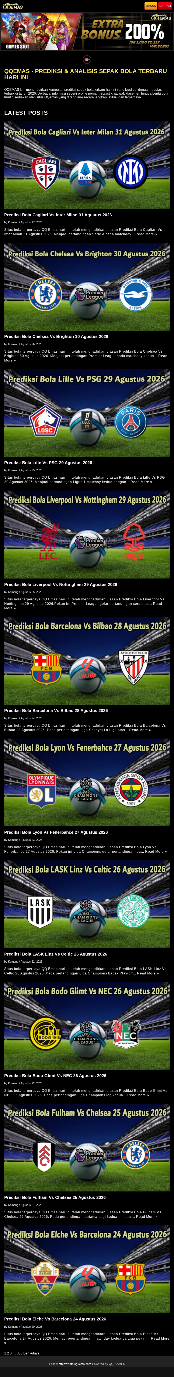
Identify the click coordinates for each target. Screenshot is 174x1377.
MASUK (151, 5)
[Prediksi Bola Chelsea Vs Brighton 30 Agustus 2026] (87, 286)
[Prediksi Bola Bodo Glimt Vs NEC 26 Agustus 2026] (87, 1026)
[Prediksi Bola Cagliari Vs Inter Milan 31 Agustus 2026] (87, 165)
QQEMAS (11, 89)
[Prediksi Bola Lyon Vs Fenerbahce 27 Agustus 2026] (87, 782)
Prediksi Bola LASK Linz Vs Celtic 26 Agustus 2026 (55, 954)
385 (19, 1353)
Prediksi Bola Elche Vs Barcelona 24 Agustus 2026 (55, 1319)
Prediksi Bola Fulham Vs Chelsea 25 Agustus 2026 (55, 1197)
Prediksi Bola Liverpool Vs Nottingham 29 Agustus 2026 (60, 584)
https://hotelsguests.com (75, 1364)
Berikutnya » (32, 1353)
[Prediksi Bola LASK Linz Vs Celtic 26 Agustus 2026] (87, 904)
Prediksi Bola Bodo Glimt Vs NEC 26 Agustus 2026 (55, 1075)
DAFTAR (165, 5)
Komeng (13, 222)
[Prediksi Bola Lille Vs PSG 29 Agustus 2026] (87, 413)
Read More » (146, 234)
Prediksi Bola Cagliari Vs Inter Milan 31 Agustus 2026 (58, 215)
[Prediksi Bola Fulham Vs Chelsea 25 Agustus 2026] (87, 1147)
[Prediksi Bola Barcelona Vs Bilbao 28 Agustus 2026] (87, 661)
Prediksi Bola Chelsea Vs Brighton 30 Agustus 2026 (56, 336)
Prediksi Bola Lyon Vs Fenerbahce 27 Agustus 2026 (56, 832)
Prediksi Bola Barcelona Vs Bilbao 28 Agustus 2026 (56, 710)
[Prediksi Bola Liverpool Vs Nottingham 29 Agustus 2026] (87, 534)
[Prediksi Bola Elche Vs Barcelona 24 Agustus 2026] (87, 1269)
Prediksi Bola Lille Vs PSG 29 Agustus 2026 (48, 462)
